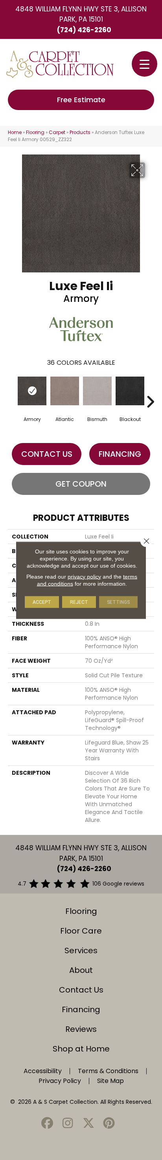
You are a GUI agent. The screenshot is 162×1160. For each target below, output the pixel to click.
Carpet (57, 132)
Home (15, 132)
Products (80, 132)
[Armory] (32, 391)
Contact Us (46, 454)
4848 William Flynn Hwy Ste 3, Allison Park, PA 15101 (81, 14)
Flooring (35, 132)
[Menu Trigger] (144, 64)
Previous (12, 390)
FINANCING (120, 454)
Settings (118, 602)
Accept (42, 602)
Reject (79, 602)
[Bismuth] (97, 391)
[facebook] (47, 1123)
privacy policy (84, 576)
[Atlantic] (64, 391)
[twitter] (88, 1123)
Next (150, 390)
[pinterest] (109, 1123)
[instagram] (68, 1123)
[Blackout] (130, 391)
